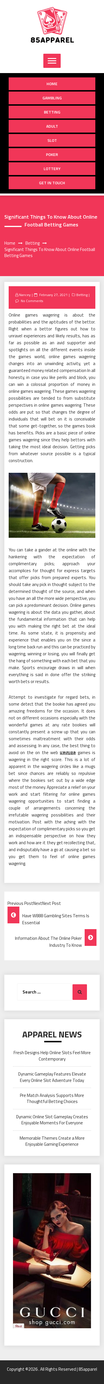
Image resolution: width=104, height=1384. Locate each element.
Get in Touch (52, 183)
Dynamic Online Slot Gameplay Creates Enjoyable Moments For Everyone (52, 1119)
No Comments (32, 301)
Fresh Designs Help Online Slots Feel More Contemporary (52, 1055)
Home (52, 84)
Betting (52, 112)
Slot (52, 140)
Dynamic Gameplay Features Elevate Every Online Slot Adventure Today (52, 1077)
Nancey (25, 294)
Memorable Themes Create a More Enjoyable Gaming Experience (52, 1141)
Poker (52, 154)
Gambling (52, 98)
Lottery (52, 168)
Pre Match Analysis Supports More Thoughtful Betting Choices (52, 1098)
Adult (52, 126)
